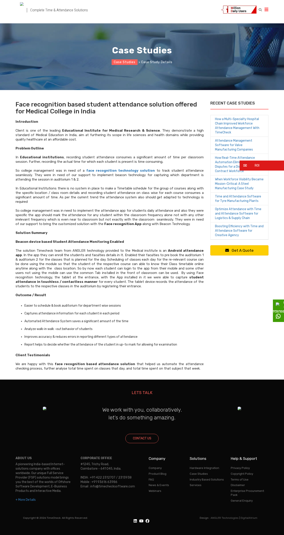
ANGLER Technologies (225, 517)
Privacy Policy (240, 468)
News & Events (159, 485)
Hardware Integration (204, 468)
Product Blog (157, 473)
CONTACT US (142, 438)
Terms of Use (239, 479)
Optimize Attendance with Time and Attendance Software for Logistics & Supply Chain (238, 213)
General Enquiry (242, 500)
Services (195, 485)
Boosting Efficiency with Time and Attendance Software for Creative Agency (239, 230)
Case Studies (124, 62)
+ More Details (26, 500)
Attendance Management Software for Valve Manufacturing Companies (234, 145)
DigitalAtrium (249, 517)
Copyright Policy (242, 473)
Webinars (155, 491)
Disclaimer (238, 485)
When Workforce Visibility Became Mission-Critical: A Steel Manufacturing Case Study (239, 183)
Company (155, 468)
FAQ (151, 479)
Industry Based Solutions (207, 479)
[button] (262, 166)
